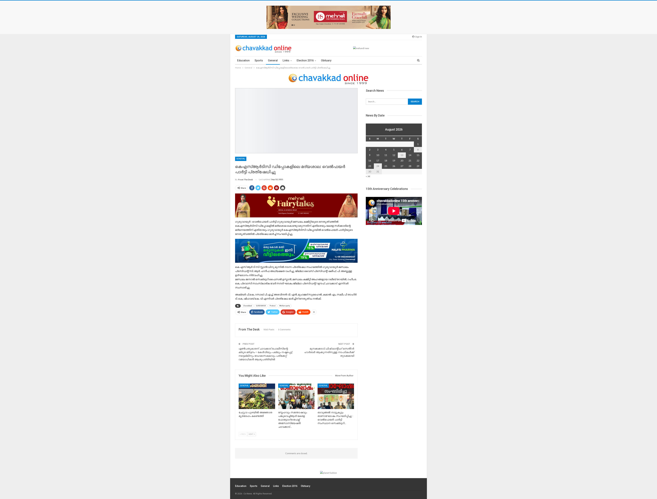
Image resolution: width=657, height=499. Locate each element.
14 (410, 155)
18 (385, 160)
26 (393, 166)
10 (377, 155)
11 (385, 155)
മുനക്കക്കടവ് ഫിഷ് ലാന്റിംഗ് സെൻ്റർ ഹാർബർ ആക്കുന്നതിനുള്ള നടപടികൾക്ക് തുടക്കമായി (329, 352)
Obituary (326, 60)
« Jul (368, 176)
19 (393, 160)
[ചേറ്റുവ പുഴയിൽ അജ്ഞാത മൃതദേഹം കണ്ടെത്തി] (257, 396)
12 (393, 155)
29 (418, 166)
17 (377, 160)
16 (369, 160)
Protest (272, 306)
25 (385, 166)
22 (418, 160)
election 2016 (305, 60)
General (273, 60)
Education (243, 60)
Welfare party (284, 306)
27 (402, 166)
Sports (259, 60)
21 (410, 160)
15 (418, 155)
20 (402, 160)
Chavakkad (247, 306)
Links (286, 60)
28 (410, 166)
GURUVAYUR (261, 306)
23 (369, 166)
